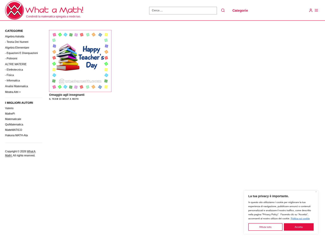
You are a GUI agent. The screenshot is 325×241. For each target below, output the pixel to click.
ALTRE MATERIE (16, 64)
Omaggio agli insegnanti (66, 94)
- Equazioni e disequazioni (21, 52)
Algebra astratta (14, 36)
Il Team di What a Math (64, 99)
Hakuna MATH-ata (16, 135)
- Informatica (12, 80)
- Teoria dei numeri (16, 41)
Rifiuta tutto (265, 227)
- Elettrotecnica (14, 69)
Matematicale (13, 119)
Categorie (240, 10)
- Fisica (9, 74)
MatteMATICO (13, 129)
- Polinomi (11, 58)
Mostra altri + (13, 91)
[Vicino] (316, 192)
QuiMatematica (14, 124)
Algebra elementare (17, 47)
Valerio (9, 108)
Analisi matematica (16, 86)
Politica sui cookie (300, 218)
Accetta (299, 227)
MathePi (10, 113)
